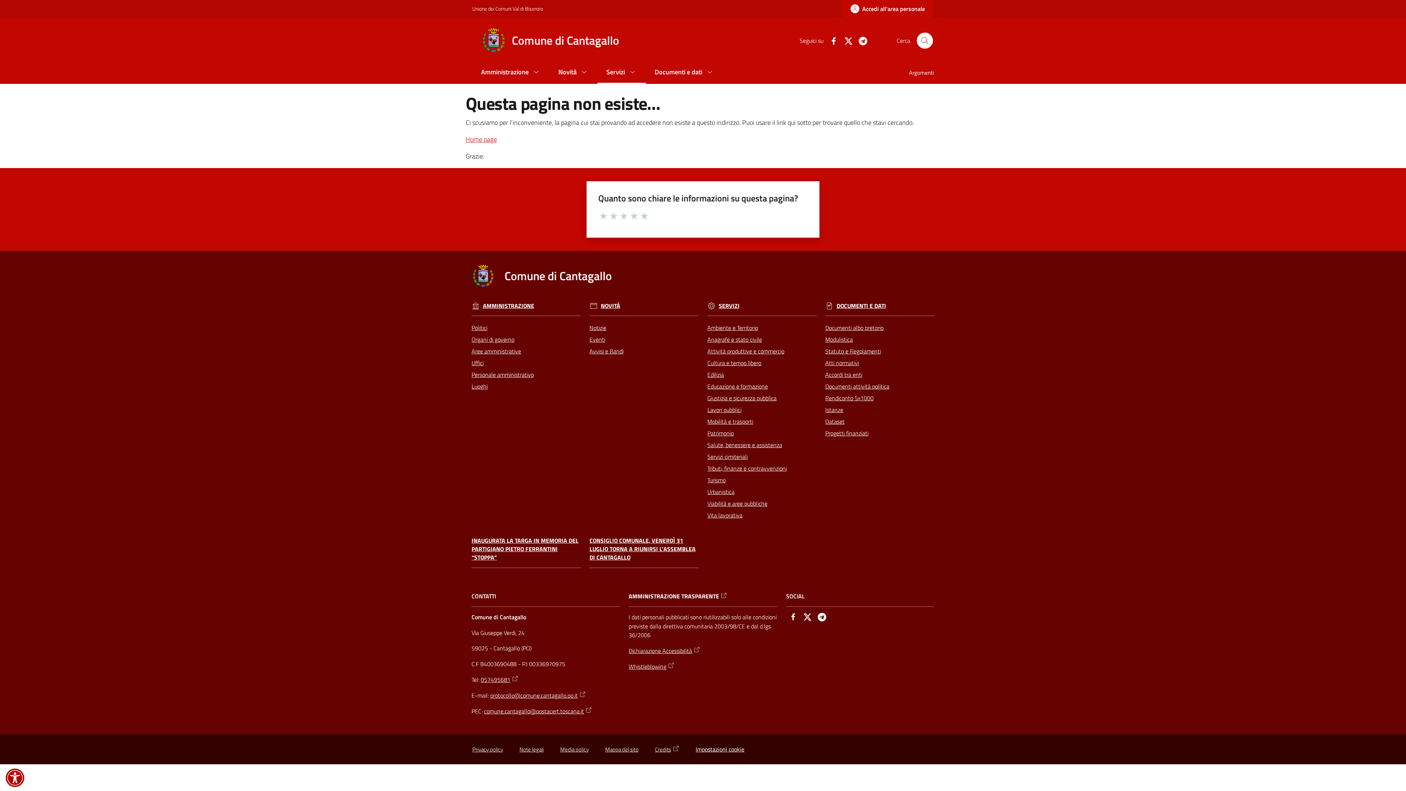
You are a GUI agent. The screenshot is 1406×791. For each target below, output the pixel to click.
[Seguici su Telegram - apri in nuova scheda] (860, 40)
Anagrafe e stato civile (734, 339)
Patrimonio (720, 433)
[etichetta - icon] (604, 215)
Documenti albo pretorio (854, 327)
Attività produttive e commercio (745, 351)
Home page (481, 139)
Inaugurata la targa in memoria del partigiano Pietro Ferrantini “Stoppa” (525, 549)
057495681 (495, 679)
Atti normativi (842, 363)
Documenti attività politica (857, 386)
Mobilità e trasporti (730, 421)
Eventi (597, 339)
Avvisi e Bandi (606, 351)
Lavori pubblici (724, 409)
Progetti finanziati (846, 433)
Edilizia (715, 374)
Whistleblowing (647, 666)
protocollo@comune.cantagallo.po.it (534, 695)
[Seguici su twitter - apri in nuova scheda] (845, 40)
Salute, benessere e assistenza (744, 445)
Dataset (835, 421)
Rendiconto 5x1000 (849, 398)
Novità (610, 306)
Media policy (574, 749)
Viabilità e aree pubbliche (737, 503)
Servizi (729, 306)
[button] (925, 40)
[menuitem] (511, 73)
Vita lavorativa (725, 515)
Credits (663, 749)
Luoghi (480, 386)
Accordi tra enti (843, 374)
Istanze (834, 409)
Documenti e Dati (861, 306)
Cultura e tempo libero (734, 363)
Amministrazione (508, 306)
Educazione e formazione (737, 386)
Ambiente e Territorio (732, 327)
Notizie (597, 327)
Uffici (478, 363)
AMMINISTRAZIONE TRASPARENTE (674, 596)
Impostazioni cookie (720, 749)
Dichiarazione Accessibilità (660, 650)
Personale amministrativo (503, 374)
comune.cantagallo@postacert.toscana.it (534, 711)
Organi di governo (493, 339)
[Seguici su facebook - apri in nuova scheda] (830, 40)
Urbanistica (720, 491)
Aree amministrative (496, 351)
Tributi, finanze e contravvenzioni (747, 468)
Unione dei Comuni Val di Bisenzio (507, 8)
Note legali (532, 749)
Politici (479, 327)
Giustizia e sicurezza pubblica (742, 398)
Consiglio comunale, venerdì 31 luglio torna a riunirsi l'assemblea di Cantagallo (642, 549)
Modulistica (839, 339)
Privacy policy (487, 749)
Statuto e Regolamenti (853, 351)
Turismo (716, 480)
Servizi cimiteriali (727, 456)
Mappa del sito (622, 749)
